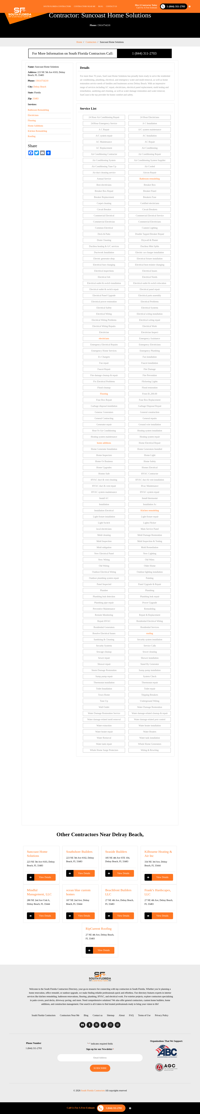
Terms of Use (144, 1015)
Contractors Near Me (84, 6)
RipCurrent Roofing (99, 928)
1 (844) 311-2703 (144, 53)
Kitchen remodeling (150, 510)
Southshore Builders (79, 851)
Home (79, 42)
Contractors (91, 42)
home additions (104, 443)
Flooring (32, 120)
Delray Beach (39, 86)
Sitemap (110, 1015)
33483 (36, 98)
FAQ (131, 1015)
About (122, 1015)
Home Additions (35, 125)
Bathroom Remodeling (38, 110)
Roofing (31, 136)
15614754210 (100, 25)
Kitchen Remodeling (37, 131)
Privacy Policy (161, 1015)
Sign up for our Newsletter (100, 1049)
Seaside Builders (116, 851)
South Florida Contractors (57, 6)
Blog (100, 6)
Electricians (33, 115)
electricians (104, 338)
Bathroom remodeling (150, 178)
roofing (149, 633)
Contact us (111, 6)
